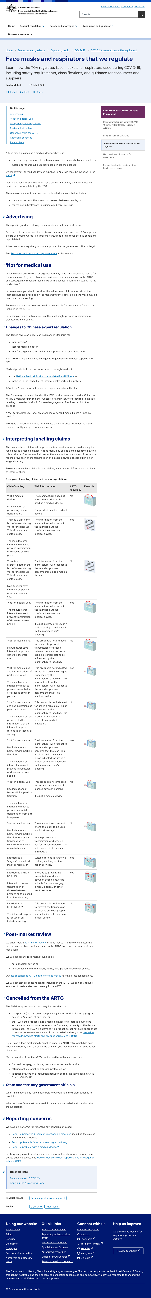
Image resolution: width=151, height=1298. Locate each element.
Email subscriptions (88, 1229)
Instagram (87, 1253)
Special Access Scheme (55, 1247)
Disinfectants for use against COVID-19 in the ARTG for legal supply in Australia (121, 125)
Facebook (87, 1238)
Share (39, 92)
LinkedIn (86, 1257)
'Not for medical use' (21, 118)
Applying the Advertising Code (27, 1182)
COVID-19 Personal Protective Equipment (120, 112)
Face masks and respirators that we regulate (121, 145)
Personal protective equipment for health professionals (119, 166)
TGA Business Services (54, 1242)
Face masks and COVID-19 (25, 1178)
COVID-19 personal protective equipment (114, 50)
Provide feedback (127, 1251)
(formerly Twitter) (90, 1243)
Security (10, 1238)
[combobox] (112, 14)
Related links (17, 142)
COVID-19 (79, 50)
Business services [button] (18, 34)
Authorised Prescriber (54, 1251)
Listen (13, 92)
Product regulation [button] (30, 26)
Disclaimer (12, 1243)
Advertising (16, 114)
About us (139, 6)
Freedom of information (19, 1253)
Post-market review (21, 128)
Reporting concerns (21, 137)
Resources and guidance (31, 50)
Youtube (86, 1248)
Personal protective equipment (48, 1198)
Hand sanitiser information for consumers (117, 155)
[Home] (32, 9)
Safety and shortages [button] (62, 26)
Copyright (11, 1248)
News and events (110, 6)
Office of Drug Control (55, 1256)
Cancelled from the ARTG (24, 132)
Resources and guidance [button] (97, 26)
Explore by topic (60, 50)
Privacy (10, 1234)
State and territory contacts (57, 1261)
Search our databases (54, 1229)
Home (11, 26)
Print (26, 92)
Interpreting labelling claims (25, 123)
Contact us (127, 6)
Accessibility (13, 1229)
